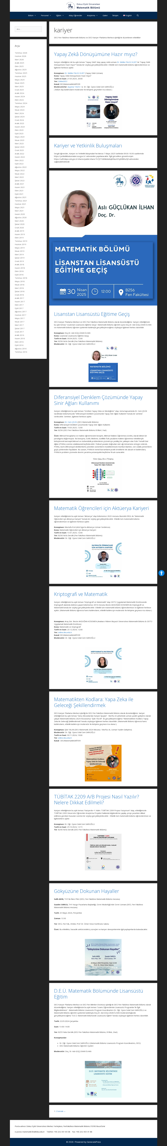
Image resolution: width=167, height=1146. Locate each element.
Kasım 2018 (20, 268)
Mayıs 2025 (20, 79)
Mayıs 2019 (20, 248)
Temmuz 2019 (21, 241)
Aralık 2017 (19, 298)
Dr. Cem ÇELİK (71, 422)
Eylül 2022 (19, 163)
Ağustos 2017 (21, 311)
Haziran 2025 (20, 76)
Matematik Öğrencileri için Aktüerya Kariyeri (101, 508)
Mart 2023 (19, 143)
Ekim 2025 (19, 66)
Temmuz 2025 (21, 73)
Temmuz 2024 (21, 103)
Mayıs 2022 (20, 170)
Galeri (105, 15)
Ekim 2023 (19, 130)
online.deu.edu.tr (65, 632)
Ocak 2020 (19, 227)
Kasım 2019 (20, 234)
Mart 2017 (19, 325)
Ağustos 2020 (21, 217)
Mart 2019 (19, 254)
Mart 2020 (19, 221)
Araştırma (91, 15)
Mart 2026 (19, 59)
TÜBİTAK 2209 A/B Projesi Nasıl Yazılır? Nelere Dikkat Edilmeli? (96, 799)
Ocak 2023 (19, 150)
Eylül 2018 (19, 274)
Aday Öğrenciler (75, 15)
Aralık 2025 (19, 63)
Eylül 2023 (19, 133)
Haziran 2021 (20, 204)
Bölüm (30, 15)
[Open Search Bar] (137, 15)
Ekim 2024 (19, 100)
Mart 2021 (19, 210)
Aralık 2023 (19, 123)
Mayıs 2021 (20, 207)
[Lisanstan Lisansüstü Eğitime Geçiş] (103, 305)
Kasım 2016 (20, 338)
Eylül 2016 (19, 345)
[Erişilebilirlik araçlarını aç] (161, 573)
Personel (45, 15)
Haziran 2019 (20, 244)
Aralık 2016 (19, 335)
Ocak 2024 (19, 120)
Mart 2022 (19, 177)
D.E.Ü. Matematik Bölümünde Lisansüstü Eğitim (98, 993)
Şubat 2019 (19, 258)
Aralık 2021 (19, 184)
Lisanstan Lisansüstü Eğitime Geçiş (92, 314)
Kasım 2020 (20, 214)
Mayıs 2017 (20, 318)
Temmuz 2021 (21, 200)
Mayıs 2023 (20, 137)
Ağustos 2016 (21, 348)
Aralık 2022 (19, 153)
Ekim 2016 (19, 342)
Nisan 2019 (19, 251)
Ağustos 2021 (21, 197)
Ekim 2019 (19, 237)
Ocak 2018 (19, 295)
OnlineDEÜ (62, 81)
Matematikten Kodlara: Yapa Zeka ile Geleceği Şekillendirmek (93, 702)
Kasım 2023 (20, 127)
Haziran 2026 (20, 56)
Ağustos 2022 (21, 167)
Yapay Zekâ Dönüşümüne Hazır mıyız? (95, 54)
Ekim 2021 (19, 190)
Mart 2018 (19, 288)
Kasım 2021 (20, 187)
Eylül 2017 (19, 308)
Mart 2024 (19, 113)
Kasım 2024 (20, 96)
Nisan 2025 (19, 83)
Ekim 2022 (19, 160)
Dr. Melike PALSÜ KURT (127, 62)
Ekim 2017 (19, 305)
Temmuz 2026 (21, 53)
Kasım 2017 (20, 301)
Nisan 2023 (19, 140)
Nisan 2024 (19, 110)
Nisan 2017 (19, 321)
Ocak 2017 (19, 331)
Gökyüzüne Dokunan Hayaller (86, 891)
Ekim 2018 (19, 271)
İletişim (115, 15)
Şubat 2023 (19, 147)
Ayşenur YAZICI (74, 87)
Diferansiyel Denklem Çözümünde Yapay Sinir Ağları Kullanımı (98, 400)
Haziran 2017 (20, 315)
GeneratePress (94, 1142)
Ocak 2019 (19, 261)
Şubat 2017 (19, 328)
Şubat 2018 (19, 291)
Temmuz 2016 (21, 352)
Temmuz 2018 (21, 278)
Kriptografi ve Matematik (80, 594)
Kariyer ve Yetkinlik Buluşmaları (88, 145)
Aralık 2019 (19, 231)
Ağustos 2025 (21, 69)
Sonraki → (61, 1111)
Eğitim (58, 15)
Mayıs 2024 (20, 106)
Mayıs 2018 (20, 281)
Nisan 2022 (19, 174)
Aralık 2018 (19, 264)
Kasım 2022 (20, 157)
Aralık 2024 (19, 93)
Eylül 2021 (19, 194)
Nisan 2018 (19, 284)
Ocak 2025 (19, 89)
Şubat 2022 (19, 180)
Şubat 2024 (19, 116)
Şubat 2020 (19, 224)
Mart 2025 (19, 86)
